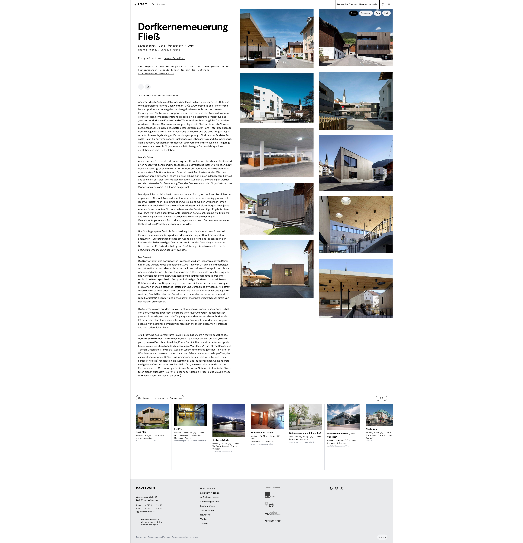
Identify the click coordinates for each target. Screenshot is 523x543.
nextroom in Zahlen (209, 492)
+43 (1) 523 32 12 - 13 (150, 505)
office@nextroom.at (146, 511)
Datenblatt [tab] (366, 13)
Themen (353, 4)
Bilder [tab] (353, 13)
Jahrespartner (207, 510)
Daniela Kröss (170, 49)
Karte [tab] (386, 13)
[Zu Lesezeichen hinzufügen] (141, 87)
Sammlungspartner (209, 501)
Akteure (363, 4)
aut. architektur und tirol (168, 95)
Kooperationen (207, 506)
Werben (204, 519)
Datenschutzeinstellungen (185, 537)
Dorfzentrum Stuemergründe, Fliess (207, 66)
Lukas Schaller (174, 58)
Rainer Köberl (148, 49)
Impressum (141, 537)
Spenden (204, 523)
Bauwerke (342, 4)
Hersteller (373, 4)
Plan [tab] (377, 13)
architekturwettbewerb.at (156, 73)
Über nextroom (207, 488)
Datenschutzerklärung (159, 537)
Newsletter (205, 514)
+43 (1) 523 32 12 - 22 (150, 508)
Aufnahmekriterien (209, 497)
